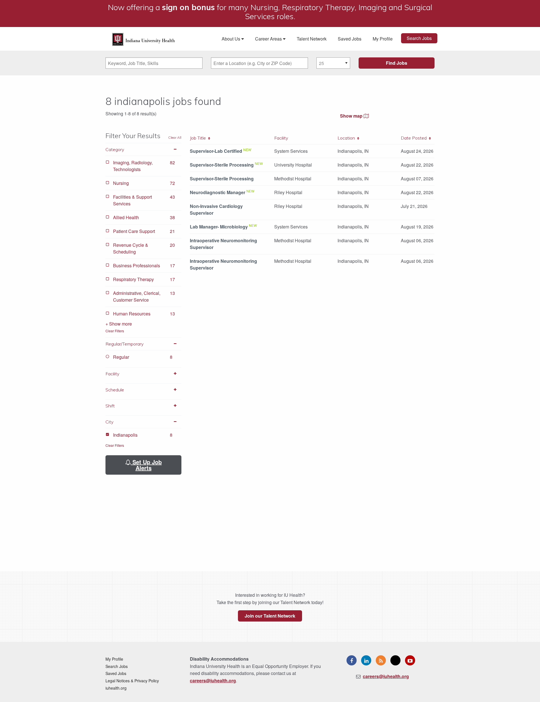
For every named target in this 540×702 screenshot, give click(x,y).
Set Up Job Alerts (146, 465)
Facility (112, 373)
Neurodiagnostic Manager (217, 192)
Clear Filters (114, 330)
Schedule (114, 390)
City (109, 422)
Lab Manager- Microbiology (219, 226)
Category (114, 149)
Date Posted (415, 138)
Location (347, 138)
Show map (352, 116)
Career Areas (269, 38)
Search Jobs (419, 38)
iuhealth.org (116, 688)
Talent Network (312, 38)
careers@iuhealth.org (213, 680)
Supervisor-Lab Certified (216, 151)
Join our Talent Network (270, 616)
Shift (110, 406)
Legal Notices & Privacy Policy (132, 680)
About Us (231, 38)
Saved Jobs (349, 38)
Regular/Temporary (124, 344)
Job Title (199, 138)
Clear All (174, 137)
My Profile (383, 38)
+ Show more (118, 323)
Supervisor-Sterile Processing (222, 165)
